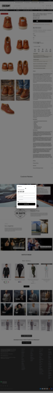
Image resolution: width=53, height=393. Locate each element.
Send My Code (26, 204)
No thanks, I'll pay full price (26, 206)
